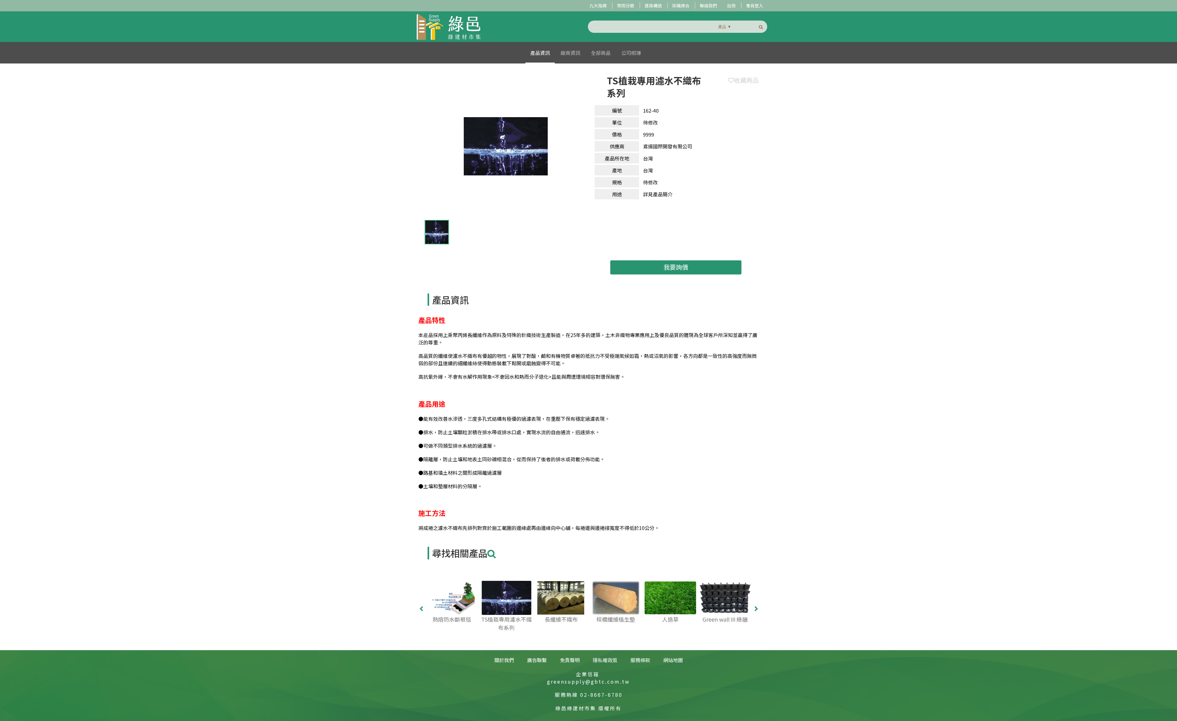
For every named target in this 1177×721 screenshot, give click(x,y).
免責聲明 (570, 660)
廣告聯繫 (537, 660)
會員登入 (754, 6)
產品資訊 (540, 52)
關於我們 (504, 660)
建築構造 (653, 6)
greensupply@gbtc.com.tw (588, 681)
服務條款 (640, 660)
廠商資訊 (570, 52)
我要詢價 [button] (676, 267)
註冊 (731, 6)
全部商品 (601, 52)
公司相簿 (631, 52)
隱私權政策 (605, 660)
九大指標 (598, 6)
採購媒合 (680, 6)
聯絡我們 (708, 6)
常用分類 (625, 6)
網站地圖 (673, 660)
